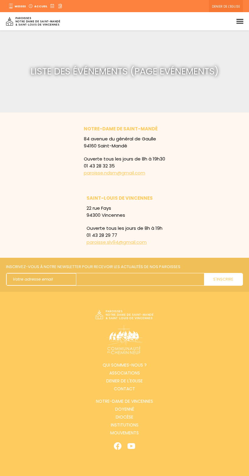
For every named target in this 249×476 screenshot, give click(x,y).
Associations (124, 373)
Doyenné (124, 409)
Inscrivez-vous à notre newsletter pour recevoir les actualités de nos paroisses (93, 267)
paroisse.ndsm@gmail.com (114, 173)
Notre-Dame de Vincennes (124, 401)
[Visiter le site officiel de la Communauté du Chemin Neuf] (124, 340)
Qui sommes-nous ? (125, 365)
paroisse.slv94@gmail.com (117, 242)
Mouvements (124, 433)
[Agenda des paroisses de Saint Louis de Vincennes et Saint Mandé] (52, 6)
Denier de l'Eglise (226, 6)
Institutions (124, 425)
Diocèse (124, 417)
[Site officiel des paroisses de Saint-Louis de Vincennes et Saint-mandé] (33, 21)
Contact (124, 389)
